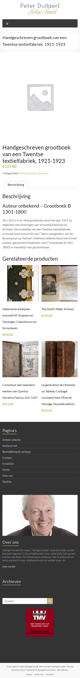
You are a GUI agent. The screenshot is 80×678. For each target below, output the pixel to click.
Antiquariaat (28, 173)
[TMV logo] (40, 623)
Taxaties (7, 481)
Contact (7, 457)
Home (5, 469)
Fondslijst (8, 463)
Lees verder (9, 566)
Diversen (43, 173)
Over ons (7, 475)
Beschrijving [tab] (16, 184)
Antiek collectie (11, 439)
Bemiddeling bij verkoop (16, 451)
